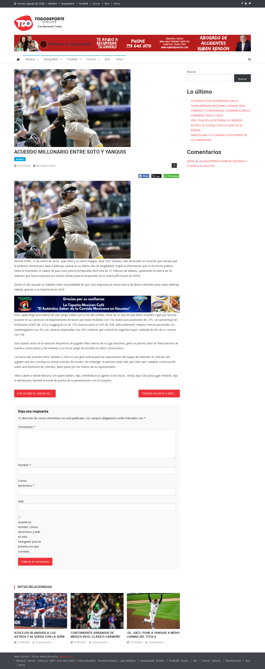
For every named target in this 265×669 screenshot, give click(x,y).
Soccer (96, 3)
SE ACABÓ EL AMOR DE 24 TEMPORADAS (37, 393)
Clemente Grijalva (107, 660)
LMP (51, 660)
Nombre (24, 465)
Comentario (26, 427)
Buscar (191, 71)
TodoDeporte (43, 642)
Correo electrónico (26, 483)
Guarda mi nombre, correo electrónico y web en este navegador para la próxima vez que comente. (29, 536)
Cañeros (42, 660)
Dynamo (216, 660)
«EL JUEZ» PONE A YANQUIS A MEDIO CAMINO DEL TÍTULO (153, 634)
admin (191, 161)
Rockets (160, 660)
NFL (195, 660)
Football (83, 3)
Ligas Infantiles (128, 660)
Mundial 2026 (233, 660)
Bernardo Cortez (46, 165)
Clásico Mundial (85, 660)
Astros (30, 660)
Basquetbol (67, 3)
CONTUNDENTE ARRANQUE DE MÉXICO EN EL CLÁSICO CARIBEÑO (95, 634)
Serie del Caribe (65, 660)
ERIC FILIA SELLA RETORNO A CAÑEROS (216, 120)
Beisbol (52, 3)
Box (107, 3)
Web (21, 501)
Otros (117, 3)
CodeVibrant (65, 656)
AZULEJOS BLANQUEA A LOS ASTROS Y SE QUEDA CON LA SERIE (39, 634)
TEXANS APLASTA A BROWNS (161, 393)
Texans (184, 660)
